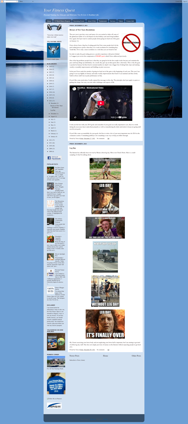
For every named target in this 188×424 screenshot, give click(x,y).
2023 (50, 72)
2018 (50, 86)
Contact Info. (130, 21)
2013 (50, 101)
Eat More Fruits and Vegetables (59, 168)
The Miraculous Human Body (59, 202)
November (54, 114)
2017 (50, 89)
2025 (50, 66)
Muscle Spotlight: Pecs (60, 255)
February (53, 133)
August (53, 116)
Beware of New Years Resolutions (82, 29)
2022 (50, 75)
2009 (50, 148)
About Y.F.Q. (92, 21)
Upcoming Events (78, 21)
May (52, 125)
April (52, 128)
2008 (50, 151)
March (53, 131)
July (52, 119)
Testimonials (103, 21)
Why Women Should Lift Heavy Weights (59, 185)
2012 (50, 140)
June (52, 122)
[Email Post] (108, 138)
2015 (50, 95)
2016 (50, 92)
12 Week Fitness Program (62, 21)
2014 (50, 98)
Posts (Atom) (81, 360)
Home (49, 21)
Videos (121, 21)
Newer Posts (74, 355)
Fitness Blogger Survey (59, 288)
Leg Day (73, 148)
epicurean (93, 419)
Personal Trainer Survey (59, 270)
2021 (50, 78)
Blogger (105, 419)
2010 (50, 146)
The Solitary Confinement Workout (58, 220)
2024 (50, 69)
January (53, 136)
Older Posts (136, 355)
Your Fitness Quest (59, 10)
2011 (50, 143)
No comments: (101, 138)
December (54, 103)
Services (112, 21)
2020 (50, 81)
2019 (50, 83)
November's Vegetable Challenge (58, 238)
